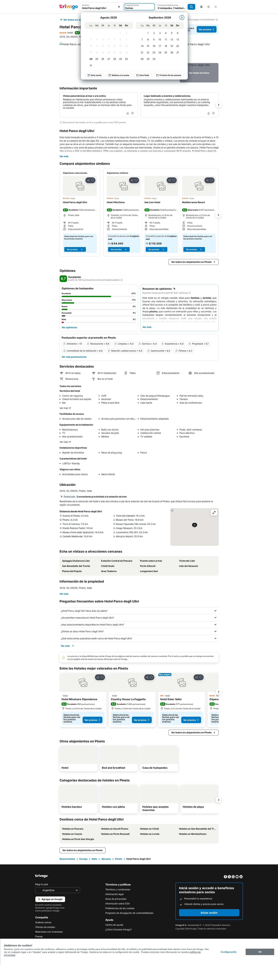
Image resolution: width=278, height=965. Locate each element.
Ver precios (205, 29)
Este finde (144, 75)
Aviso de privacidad (115, 898)
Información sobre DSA (117, 903)
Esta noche (96, 75)
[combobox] (101, 7)
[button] (102, 6)
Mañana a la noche (120, 75)
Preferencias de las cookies (119, 908)
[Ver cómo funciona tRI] (121, 280)
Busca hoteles (67, 858)
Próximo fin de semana (170, 75)
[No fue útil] (132, 113)
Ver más (64, 156)
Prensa (39, 936)
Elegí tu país (41, 884)
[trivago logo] (69, 6)
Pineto (118, 858)
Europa (83, 858)
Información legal (114, 894)
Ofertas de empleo (45, 927)
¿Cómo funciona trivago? (118, 929)
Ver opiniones (69, 327)
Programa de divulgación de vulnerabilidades (129, 913)
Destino (85, 5)
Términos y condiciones (117, 889)
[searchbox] (101, 8)
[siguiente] (182, 17)
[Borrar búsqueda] (119, 7)
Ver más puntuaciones (74, 356)
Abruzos (106, 858)
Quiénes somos (43, 922)
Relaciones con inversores (49, 931)
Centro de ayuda (114, 924)
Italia (94, 858)
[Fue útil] (128, 113)
